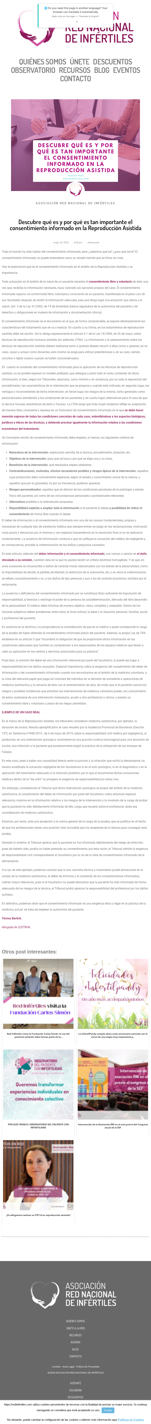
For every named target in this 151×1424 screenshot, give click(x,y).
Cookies (56, 1366)
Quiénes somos (42, 61)
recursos (74, 70)
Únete (79, 61)
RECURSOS (75, 1335)
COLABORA (75, 1390)
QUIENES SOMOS (75, 1321)
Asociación (93, 242)
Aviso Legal (68, 1366)
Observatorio (33, 70)
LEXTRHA (24, 927)
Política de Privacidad (87, 1366)
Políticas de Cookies (131, 1419)
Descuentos (112, 61)
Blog (101, 70)
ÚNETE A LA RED (75, 1328)
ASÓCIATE (75, 1383)
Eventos (126, 70)
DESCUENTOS (75, 1397)
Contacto (75, 78)
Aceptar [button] (108, 1410)
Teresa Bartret (11, 918)
